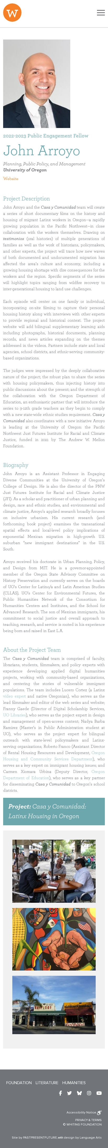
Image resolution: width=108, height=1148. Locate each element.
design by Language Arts (83, 1138)
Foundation (19, 1082)
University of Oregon (25, 170)
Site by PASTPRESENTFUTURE (34, 1138)
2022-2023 (14, 135)
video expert (14, 696)
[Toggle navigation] (101, 12)
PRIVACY (81, 1120)
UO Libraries (14, 715)
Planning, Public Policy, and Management (44, 164)
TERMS (96, 1120)
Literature (47, 1082)
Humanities (74, 1082)
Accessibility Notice (82, 1112)
